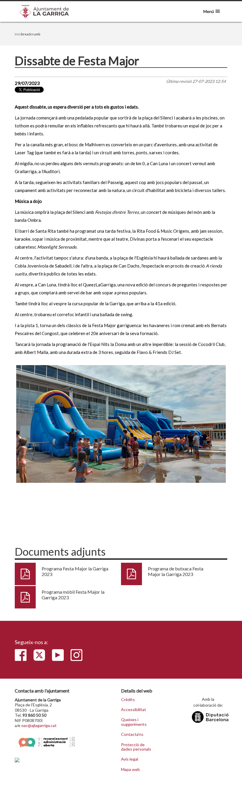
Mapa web (130, 769)
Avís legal (129, 759)
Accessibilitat (133, 709)
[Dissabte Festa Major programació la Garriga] (121, 424)
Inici (18, 34)
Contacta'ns (132, 734)
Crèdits (128, 699)
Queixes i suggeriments (134, 721)
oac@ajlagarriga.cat (39, 725)
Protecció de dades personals (136, 746)
